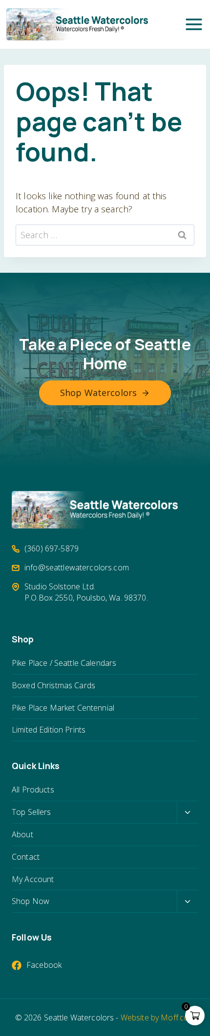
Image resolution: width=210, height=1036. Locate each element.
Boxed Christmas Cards (53, 685)
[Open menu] (194, 24)
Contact (26, 856)
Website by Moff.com (158, 1017)
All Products (33, 789)
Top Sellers (31, 812)
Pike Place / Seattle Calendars (64, 663)
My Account (33, 879)
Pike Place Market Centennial (63, 707)
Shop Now (30, 901)
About (22, 834)
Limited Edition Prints (48, 729)
